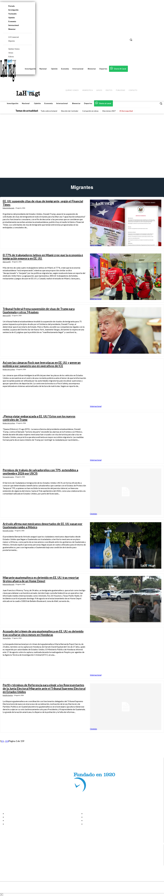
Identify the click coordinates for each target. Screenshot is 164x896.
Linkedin (11, 857)
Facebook (12, 851)
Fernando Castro (8, 477)
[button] (161, 103)
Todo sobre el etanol (49, 111)
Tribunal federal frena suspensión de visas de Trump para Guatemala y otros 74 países (39, 310)
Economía (12, 21)
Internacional (13, 25)
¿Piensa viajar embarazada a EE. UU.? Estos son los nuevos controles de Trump (39, 418)
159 (7, 741)
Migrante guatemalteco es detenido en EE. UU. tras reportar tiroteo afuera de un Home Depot (41, 579)
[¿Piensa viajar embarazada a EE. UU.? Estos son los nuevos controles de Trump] (125, 438)
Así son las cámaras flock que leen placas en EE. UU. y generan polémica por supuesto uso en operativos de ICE (42, 364)
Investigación (13, 10)
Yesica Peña (7, 638)
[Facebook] (4, 851)
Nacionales (12, 14)
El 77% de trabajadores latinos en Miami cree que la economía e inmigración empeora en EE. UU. (43, 256)
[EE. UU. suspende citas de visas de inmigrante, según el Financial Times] (125, 223)
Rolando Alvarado (8, 208)
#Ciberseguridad (126, 111)
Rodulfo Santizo (8, 695)
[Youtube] (4, 863)
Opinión (11, 18)
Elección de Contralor (69, 111)
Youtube (11, 864)
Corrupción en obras (90, 111)
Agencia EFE (7, 262)
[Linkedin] (4, 857)
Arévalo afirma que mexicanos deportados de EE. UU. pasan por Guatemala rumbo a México (42, 525)
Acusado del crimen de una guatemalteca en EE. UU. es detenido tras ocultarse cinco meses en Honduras (43, 633)
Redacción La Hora (9, 369)
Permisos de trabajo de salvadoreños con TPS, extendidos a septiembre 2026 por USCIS (40, 471)
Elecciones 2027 (109, 111)
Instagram (12, 854)
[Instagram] (4, 854)
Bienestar (12, 29)
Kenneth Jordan (8, 530)
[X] (4, 860)
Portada (11, 6)
